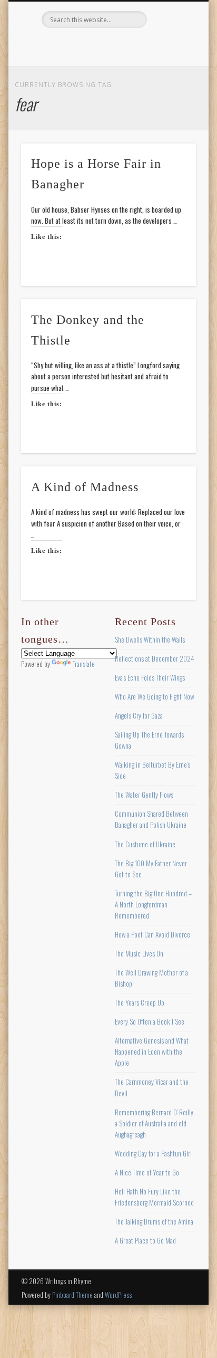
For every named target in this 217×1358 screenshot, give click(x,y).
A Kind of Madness (85, 487)
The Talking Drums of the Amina (154, 1221)
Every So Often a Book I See (149, 1021)
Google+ (150, 45)
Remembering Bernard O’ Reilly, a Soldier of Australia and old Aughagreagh (155, 1123)
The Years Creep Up (139, 1002)
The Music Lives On (139, 953)
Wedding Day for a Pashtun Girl (153, 1153)
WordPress (118, 1294)
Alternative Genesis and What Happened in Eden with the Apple (152, 1051)
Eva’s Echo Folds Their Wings (150, 677)
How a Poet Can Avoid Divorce (152, 934)
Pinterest (106, 45)
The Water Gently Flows (144, 794)
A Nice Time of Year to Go (147, 1172)
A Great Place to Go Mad (145, 1240)
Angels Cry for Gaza (139, 715)
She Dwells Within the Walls (150, 639)
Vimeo (128, 45)
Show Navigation (170, 94)
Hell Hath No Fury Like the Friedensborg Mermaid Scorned (154, 1197)
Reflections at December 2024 (154, 658)
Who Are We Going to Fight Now (154, 696)
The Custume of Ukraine (145, 844)
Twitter (85, 45)
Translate (84, 663)
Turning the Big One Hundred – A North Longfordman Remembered (153, 904)
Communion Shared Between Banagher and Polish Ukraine (151, 819)
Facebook (63, 45)
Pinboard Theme (72, 1294)
